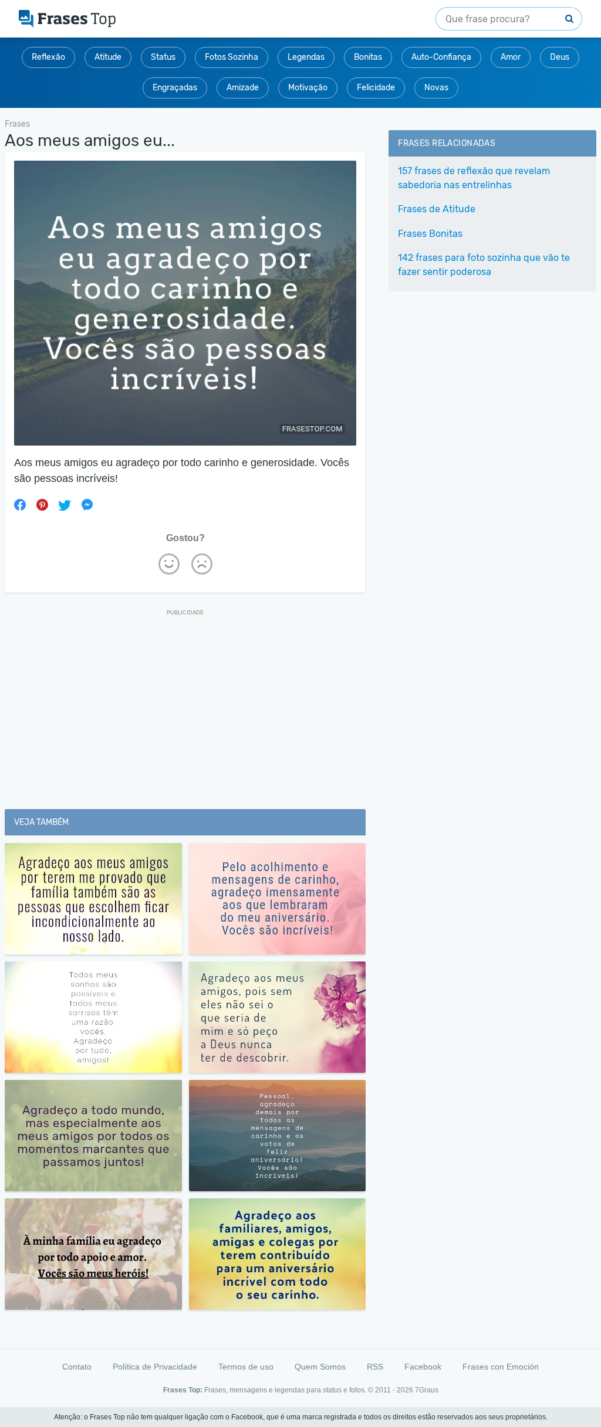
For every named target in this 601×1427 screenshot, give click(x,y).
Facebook (422, 1366)
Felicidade (376, 88)
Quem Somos (320, 1366)
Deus (559, 57)
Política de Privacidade (155, 1366)
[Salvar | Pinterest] (42, 505)
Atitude (107, 57)
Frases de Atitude (436, 209)
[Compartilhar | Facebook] (20, 505)
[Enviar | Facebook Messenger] (87, 505)
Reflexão (48, 57)
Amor (511, 57)
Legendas (306, 57)
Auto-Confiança (441, 57)
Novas (436, 88)
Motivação (307, 88)
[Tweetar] (64, 505)
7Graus (426, 1390)
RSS (375, 1366)
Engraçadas (175, 88)
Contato (77, 1366)
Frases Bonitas (430, 233)
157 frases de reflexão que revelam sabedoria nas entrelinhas (474, 178)
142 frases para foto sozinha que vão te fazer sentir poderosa (484, 264)
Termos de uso (246, 1366)
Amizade (243, 88)
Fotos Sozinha (231, 57)
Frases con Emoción (500, 1366)
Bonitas (368, 57)
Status (163, 57)
